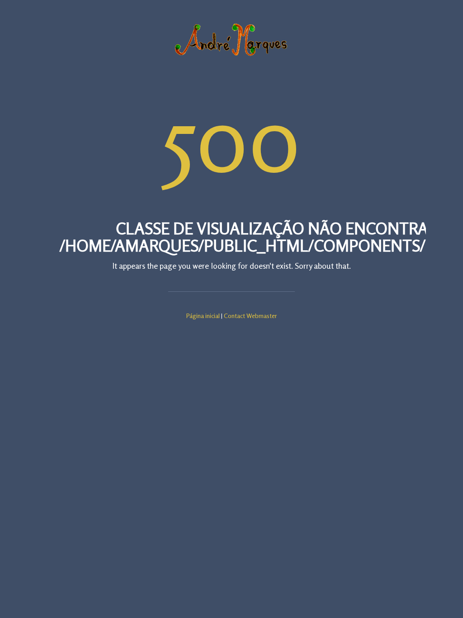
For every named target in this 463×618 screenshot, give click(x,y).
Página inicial (203, 315)
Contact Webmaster (250, 315)
